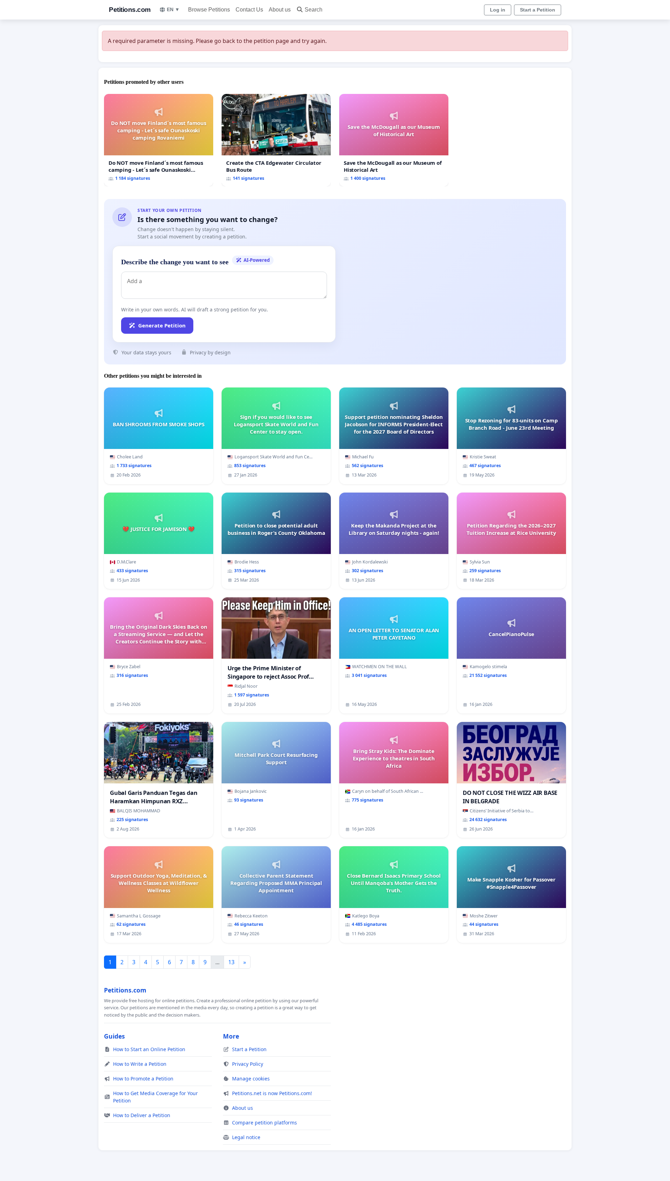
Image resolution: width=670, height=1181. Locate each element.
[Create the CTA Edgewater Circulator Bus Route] (276, 140)
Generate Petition (162, 325)
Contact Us (249, 10)
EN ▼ (173, 9)
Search (313, 10)
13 (231, 962)
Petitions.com (130, 9)
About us (280, 10)
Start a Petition (537, 10)
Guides (114, 1036)
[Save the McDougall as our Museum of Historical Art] (393, 140)
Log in (497, 10)
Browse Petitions (209, 10)
